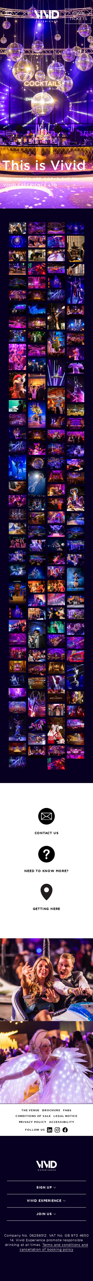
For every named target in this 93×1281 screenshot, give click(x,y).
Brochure (51, 1110)
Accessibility (61, 1121)
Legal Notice (65, 1116)
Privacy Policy (33, 1121)
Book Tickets (78, 16)
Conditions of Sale (33, 1116)
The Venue (30, 1110)
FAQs (67, 1110)
